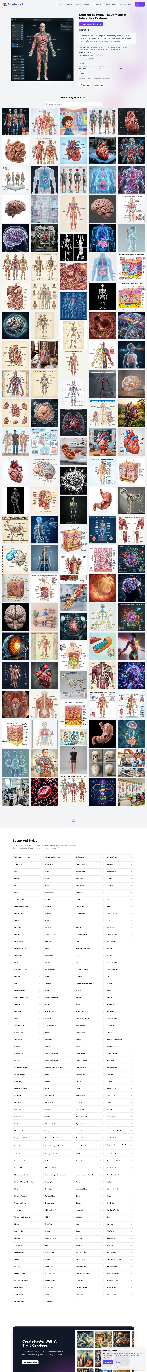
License (81, 78)
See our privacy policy (110, 1367)
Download (99, 85)
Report (98, 56)
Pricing (115, 4)
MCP (108, 4)
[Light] (125, 4)
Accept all (108, 1362)
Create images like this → (91, 24)
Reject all (119, 1362)
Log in (130, 4)
